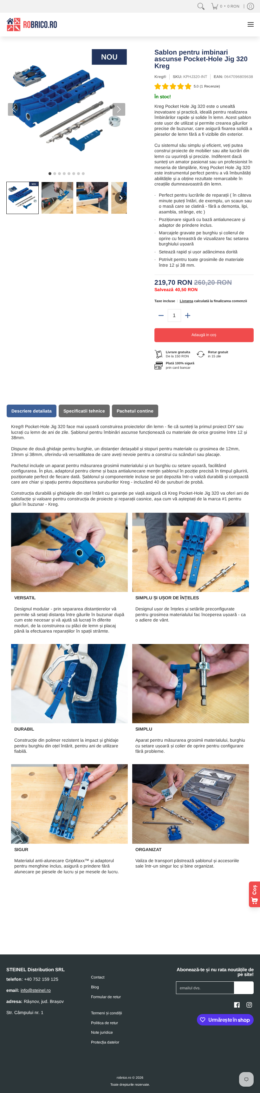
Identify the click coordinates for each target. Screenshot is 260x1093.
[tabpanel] (130, 652)
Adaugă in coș (204, 335)
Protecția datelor (105, 1042)
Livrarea (186, 301)
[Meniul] (250, 24)
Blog (95, 987)
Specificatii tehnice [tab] (84, 410)
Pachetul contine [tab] (135, 410)
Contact (97, 977)
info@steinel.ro (36, 990)
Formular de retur (106, 997)
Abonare (244, 988)
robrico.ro (124, 1077)
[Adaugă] (187, 315)
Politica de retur (104, 1023)
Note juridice (102, 1032)
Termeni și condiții (106, 1013)
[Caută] (201, 6)
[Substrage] (161, 315)
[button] (22, 198)
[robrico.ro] (31, 24)
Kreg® (160, 77)
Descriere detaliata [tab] (31, 410)
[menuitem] (225, 6)
